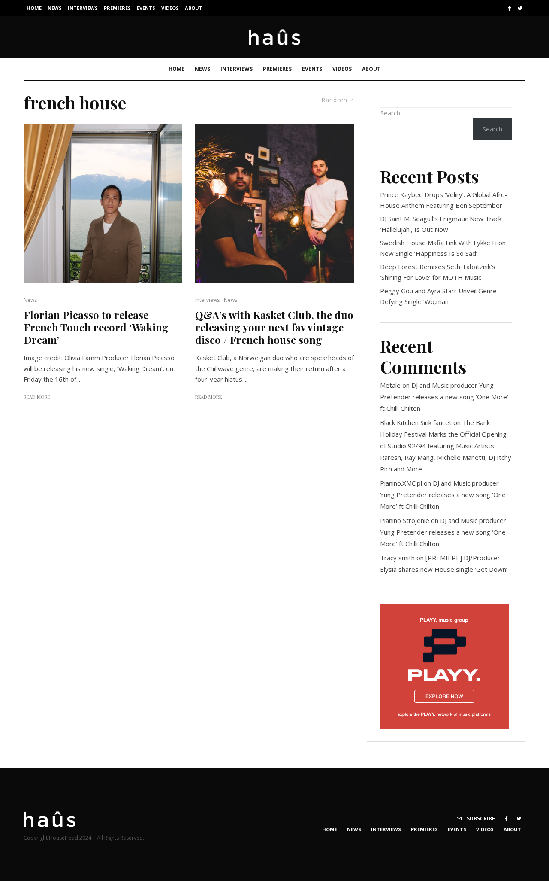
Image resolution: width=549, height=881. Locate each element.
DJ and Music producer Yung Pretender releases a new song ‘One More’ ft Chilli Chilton (444, 397)
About (193, 8)
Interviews (83, 8)
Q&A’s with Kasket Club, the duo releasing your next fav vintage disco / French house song (274, 327)
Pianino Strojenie (404, 520)
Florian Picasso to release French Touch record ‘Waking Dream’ (96, 327)
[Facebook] (509, 8)
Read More (37, 397)
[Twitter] (519, 8)
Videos (170, 8)
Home (34, 8)
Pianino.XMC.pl (401, 483)
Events (146, 8)
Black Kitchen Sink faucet (416, 422)
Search (390, 113)
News (55, 8)
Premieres (117, 8)
